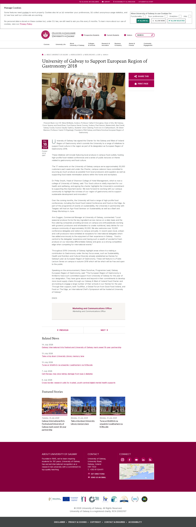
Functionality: (136, 16)
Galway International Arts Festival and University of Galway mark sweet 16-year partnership (81, 347)
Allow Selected (178, 21)
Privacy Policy (26, 24)
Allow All (144, 21)
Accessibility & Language (125, 2)
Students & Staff (146, 2)
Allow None (160, 21)
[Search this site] (152, 35)
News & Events (76, 54)
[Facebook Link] (129, 459)
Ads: (185, 16)
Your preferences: (156, 16)
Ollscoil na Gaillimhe (90, 2)
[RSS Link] (150, 459)
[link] (63, 499)
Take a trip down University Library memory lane (63, 356)
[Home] (42, 54)
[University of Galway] (58, 34)
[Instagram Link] (122, 459)
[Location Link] (136, 478)
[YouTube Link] (136, 459)
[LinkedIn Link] (143, 459)
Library (107, 2)
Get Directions (98, 474)
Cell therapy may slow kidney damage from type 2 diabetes (67, 374)
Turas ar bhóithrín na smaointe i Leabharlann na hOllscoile (67, 365)
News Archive (90, 54)
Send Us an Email (98, 477)
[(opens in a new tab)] (63, 501)
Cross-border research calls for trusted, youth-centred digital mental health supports (78, 383)
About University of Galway (58, 54)
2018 (98, 54)
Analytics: (173, 16)
